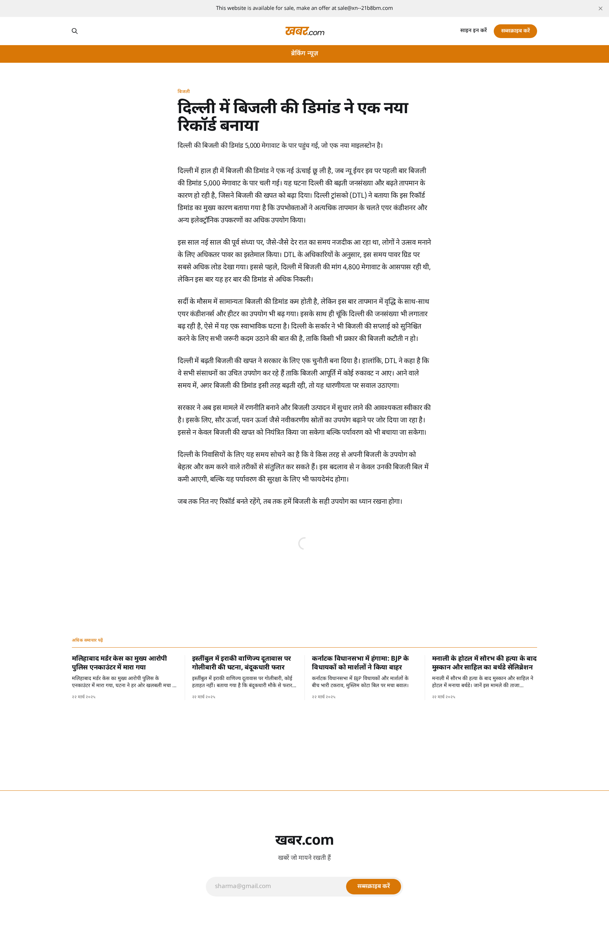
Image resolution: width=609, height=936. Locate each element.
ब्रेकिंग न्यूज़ (304, 54)
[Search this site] (74, 31)
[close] (600, 8)
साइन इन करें (473, 30)
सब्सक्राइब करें (515, 31)
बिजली (184, 92)
